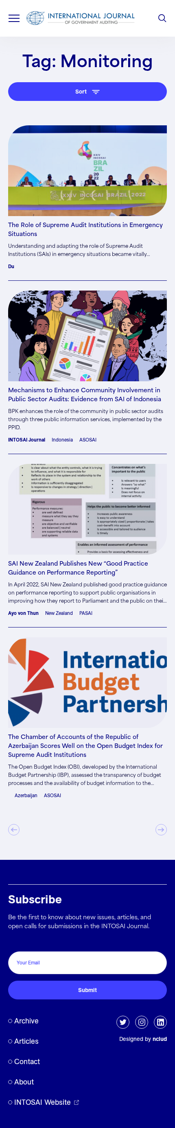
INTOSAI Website (42, 1102)
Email (17, 942)
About (24, 1081)
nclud (160, 1039)
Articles (26, 1041)
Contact (27, 1061)
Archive (26, 1020)
